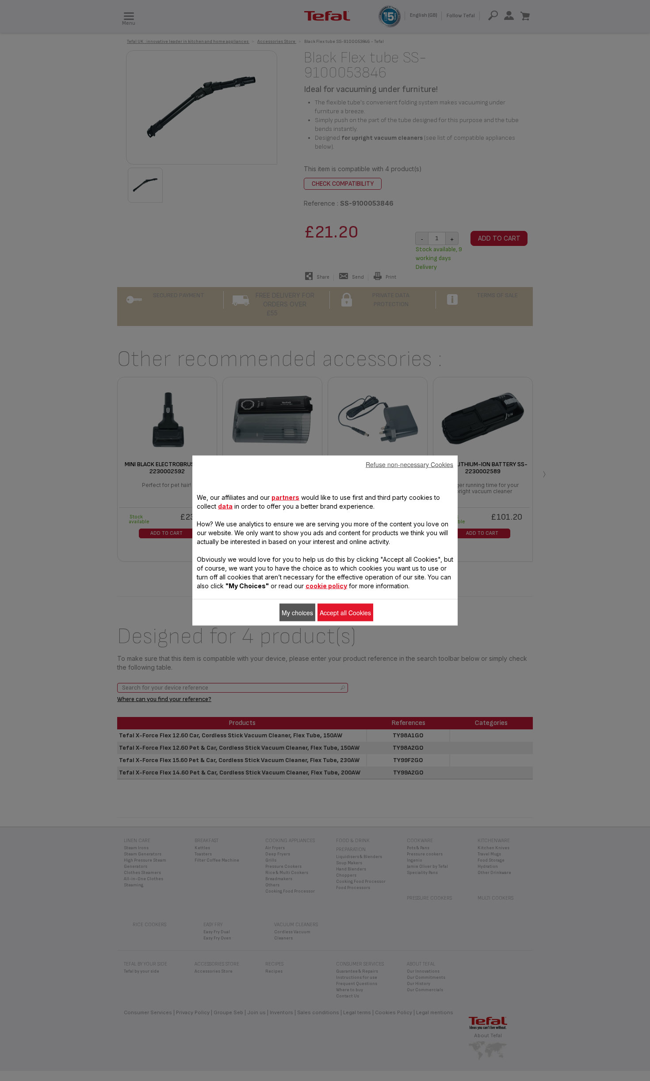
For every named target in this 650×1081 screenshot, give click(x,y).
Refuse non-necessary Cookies (409, 464)
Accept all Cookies (345, 612)
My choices (297, 612)
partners (285, 497)
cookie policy (326, 586)
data (225, 506)
